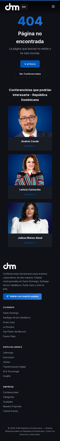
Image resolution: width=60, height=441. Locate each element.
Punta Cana (9, 322)
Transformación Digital (14, 366)
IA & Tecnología (11, 371)
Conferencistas (10, 392)
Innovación (8, 357)
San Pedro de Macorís (14, 331)
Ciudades (8, 401)
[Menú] (53, 7)
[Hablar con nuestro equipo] (54, 426)
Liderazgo (8, 352)
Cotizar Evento (10, 411)
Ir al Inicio (30, 64)
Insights (7, 376)
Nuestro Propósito (12, 406)
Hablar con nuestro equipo (24, 296)
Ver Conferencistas (30, 73)
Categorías (8, 397)
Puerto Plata (9, 336)
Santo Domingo (11, 313)
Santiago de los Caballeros (16, 317)
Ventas (6, 362)
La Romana (8, 327)
